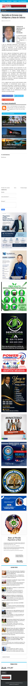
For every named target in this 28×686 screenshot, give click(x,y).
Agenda (15, 1)
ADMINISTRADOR (6, 657)
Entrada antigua (24, 187)
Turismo (3, 1)
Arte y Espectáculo (22, 1)
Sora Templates (15, 684)
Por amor (9, 647)
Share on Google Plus (9, 99)
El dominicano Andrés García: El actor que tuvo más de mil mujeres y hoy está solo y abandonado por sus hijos (16, 620)
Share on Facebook (8, 95)
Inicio (15, 187)
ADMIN (3, 672)
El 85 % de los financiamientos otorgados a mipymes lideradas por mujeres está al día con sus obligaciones (16, 572)
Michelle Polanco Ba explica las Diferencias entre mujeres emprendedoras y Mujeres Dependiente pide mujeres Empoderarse (16, 629)
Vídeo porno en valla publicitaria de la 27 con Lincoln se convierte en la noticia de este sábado (15, 611)
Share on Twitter (20, 95)
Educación (9, 1)
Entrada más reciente (5, 187)
